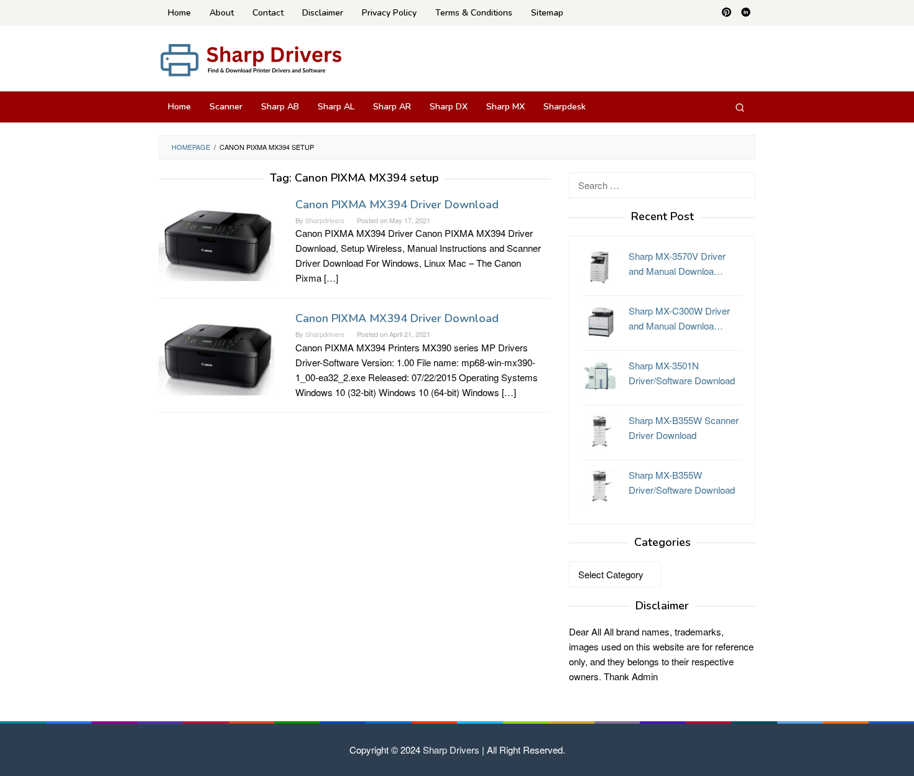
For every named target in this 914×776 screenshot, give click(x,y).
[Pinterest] (726, 13)
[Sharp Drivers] (252, 58)
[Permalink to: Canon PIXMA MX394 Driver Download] (216, 237)
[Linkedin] (745, 13)
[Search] (739, 106)
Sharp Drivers (451, 749)
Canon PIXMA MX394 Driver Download (397, 204)
